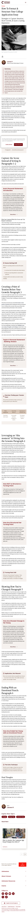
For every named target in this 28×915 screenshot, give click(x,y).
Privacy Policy (18, 906)
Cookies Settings (9, 144)
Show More (13, 214)
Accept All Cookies (18, 144)
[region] (14, 142)
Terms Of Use (4, 906)
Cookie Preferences (11, 906)
